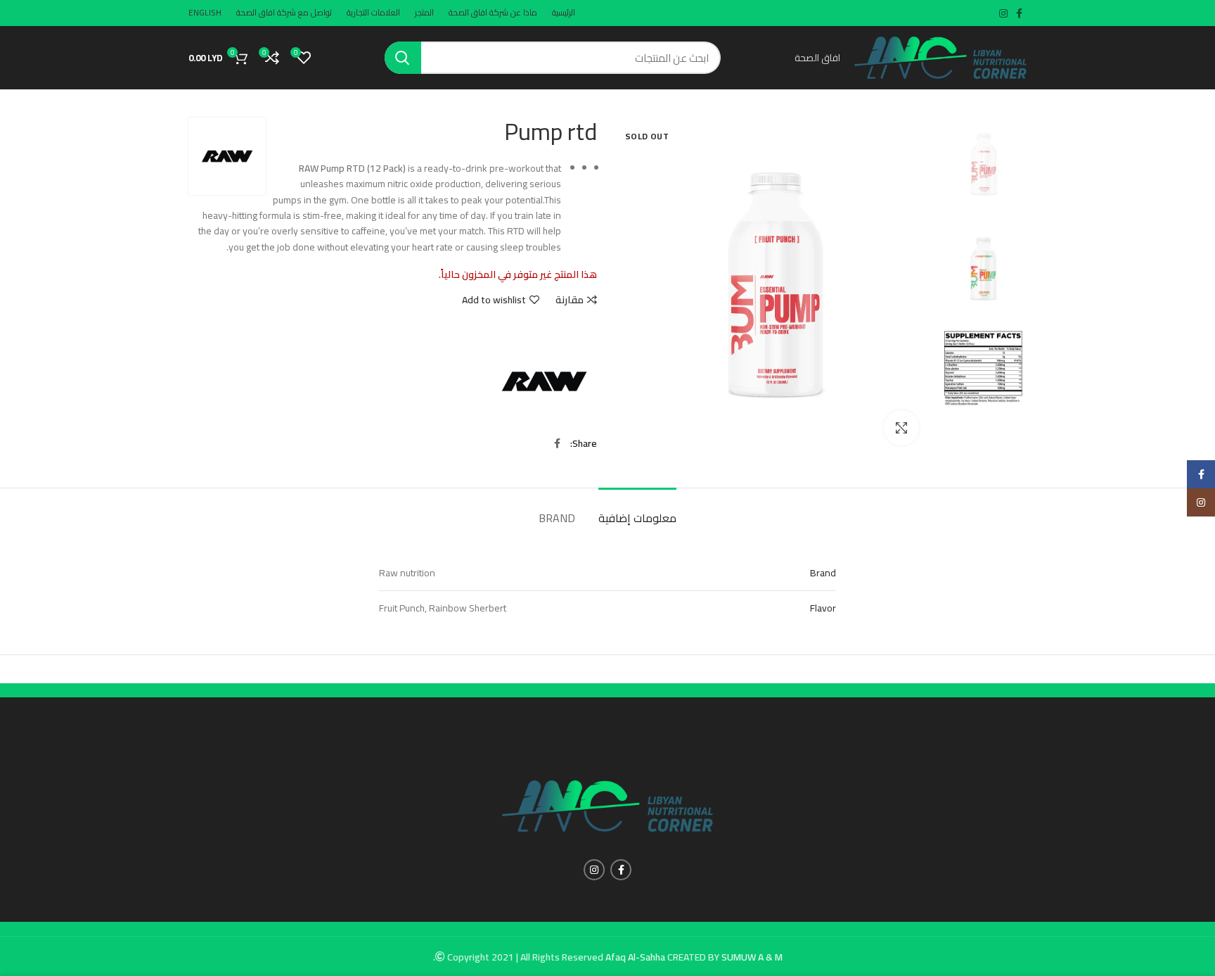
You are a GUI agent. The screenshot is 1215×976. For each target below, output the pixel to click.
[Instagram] (1201, 502)
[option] (983, 165)
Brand (557, 517)
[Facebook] (1201, 474)
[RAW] (544, 381)
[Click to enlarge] (901, 427)
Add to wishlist (494, 300)
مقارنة (569, 300)
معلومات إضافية (637, 517)
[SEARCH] (403, 58)
